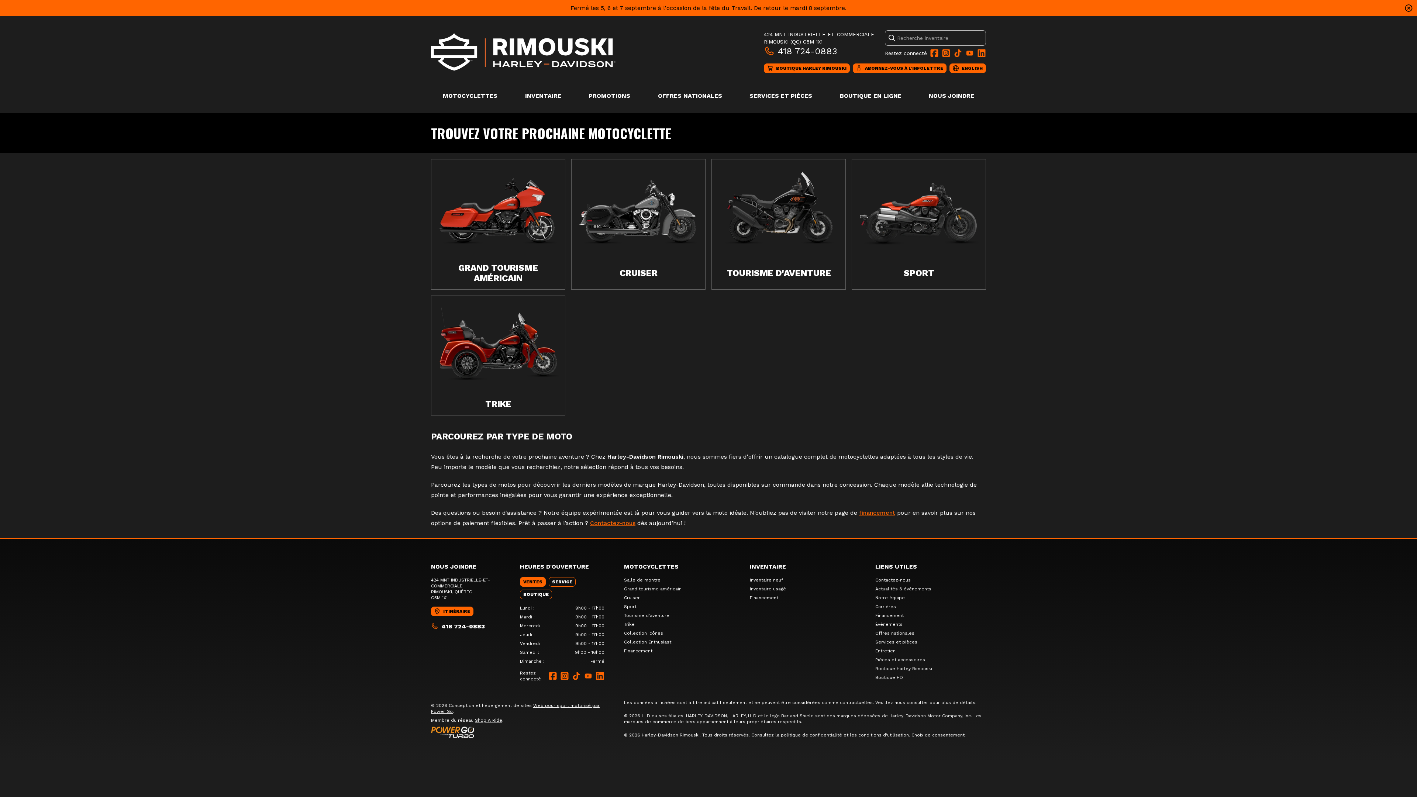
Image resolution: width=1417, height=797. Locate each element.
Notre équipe (890, 597)
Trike (629, 624)
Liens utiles (896, 566)
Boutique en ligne (870, 95)
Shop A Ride (488, 720)
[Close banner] (1408, 8)
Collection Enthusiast (647, 642)
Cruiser (632, 597)
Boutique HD (889, 677)
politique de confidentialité (811, 735)
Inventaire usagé (768, 588)
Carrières (885, 606)
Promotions (609, 95)
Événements (889, 624)
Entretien (885, 650)
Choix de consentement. (938, 735)
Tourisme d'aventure (646, 615)
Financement (638, 650)
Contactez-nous (612, 523)
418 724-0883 (807, 51)
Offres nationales (690, 95)
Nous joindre (951, 95)
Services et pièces (780, 95)
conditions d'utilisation (883, 735)
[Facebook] (934, 53)
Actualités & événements (903, 588)
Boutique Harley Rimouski (903, 668)
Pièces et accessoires (900, 659)
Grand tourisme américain (653, 588)
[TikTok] (958, 53)
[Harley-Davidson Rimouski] (523, 52)
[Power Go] (521, 732)
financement (877, 512)
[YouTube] (969, 53)
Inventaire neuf (766, 580)
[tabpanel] (562, 634)
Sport (630, 606)
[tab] (533, 582)
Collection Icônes (643, 633)
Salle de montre (642, 580)
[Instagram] (946, 53)
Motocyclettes (470, 95)
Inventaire (543, 95)
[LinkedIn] (981, 53)
